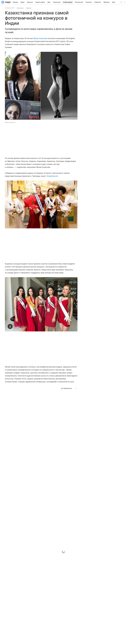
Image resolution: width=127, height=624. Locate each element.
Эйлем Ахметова (40, 38)
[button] (41, 86)
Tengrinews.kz (52, 176)
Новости (28, 8)
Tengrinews (20, 8)
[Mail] (2, 2)
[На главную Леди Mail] (7, 2)
